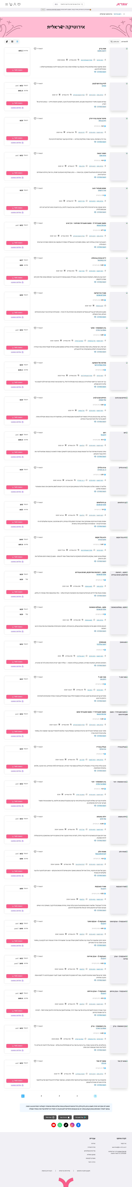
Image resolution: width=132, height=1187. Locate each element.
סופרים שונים (101, 295)
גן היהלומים (101, 503)
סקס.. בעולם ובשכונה (97, 607)
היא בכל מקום (100, 537)
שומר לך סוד (101, 1061)
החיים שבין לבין (99, 398)
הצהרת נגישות (47, 1171)
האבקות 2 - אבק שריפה (96, 956)
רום (104, 433)
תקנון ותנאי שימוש (83, 1171)
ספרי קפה (81, 271)
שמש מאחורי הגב (99, 188)
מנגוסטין (102, 642)
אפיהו (104, 86)
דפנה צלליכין (101, 644)
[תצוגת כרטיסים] (7, 41)
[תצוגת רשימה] (17, 41)
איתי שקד (102, 156)
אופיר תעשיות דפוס (86, 60)
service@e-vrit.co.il (119, 1147)
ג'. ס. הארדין (102, 470)
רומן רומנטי (100, 132)
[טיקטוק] (66, 1125)
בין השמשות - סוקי (98, 328)
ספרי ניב (82, 760)
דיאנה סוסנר (101, 51)
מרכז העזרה (91, 1147)
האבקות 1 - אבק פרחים (96, 991)
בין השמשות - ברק (98, 1026)
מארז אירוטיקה (100, 293)
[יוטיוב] (53, 1125)
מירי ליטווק (102, 190)
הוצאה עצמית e (80, 1074)
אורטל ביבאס (101, 225)
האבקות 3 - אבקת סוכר (96, 921)
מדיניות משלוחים (89, 1151)
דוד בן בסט (102, 121)
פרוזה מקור (100, 95)
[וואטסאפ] (60, 1125)
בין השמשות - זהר (98, 782)
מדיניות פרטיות (64, 1171)
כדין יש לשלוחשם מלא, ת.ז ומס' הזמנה (117, 1152)
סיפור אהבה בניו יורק (97, 119)
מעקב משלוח (91, 1154)
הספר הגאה (101, 153)
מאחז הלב (102, 852)
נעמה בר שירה (101, 330)
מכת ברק (102, 49)
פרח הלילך (101, 468)
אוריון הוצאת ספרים (79, 95)
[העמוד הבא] (22, 1096)
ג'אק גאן (103, 679)
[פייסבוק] (78, 1125)
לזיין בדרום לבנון (99, 84)
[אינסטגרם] (72, 1125)
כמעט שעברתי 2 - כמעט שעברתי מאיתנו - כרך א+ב (86, 223)
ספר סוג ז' (102, 677)
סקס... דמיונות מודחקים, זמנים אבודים (90, 572)
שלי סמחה (102, 400)
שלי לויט (103, 819)
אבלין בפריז (101, 747)
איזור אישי (91, 1162)
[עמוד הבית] (124, 14)
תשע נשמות (99, 306)
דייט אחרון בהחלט (98, 258)
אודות (93, 1143)
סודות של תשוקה (99, 363)
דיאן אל (103, 435)
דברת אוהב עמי (100, 854)
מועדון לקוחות (90, 1158)
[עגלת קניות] (10, 4)
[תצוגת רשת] (12, 41)
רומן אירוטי (117, 14)
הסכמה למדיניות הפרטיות (54, 9)
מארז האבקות (100, 887)
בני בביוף (103, 749)
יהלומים (82, 445)
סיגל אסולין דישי (100, 365)
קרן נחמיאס (102, 260)
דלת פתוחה (101, 817)
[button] (6, 4)
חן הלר (103, 1063)
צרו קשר (123, 1143)
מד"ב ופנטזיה (91, 341)
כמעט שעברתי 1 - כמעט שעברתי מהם (91, 712)
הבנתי (43, 9)
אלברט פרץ (102, 540)
